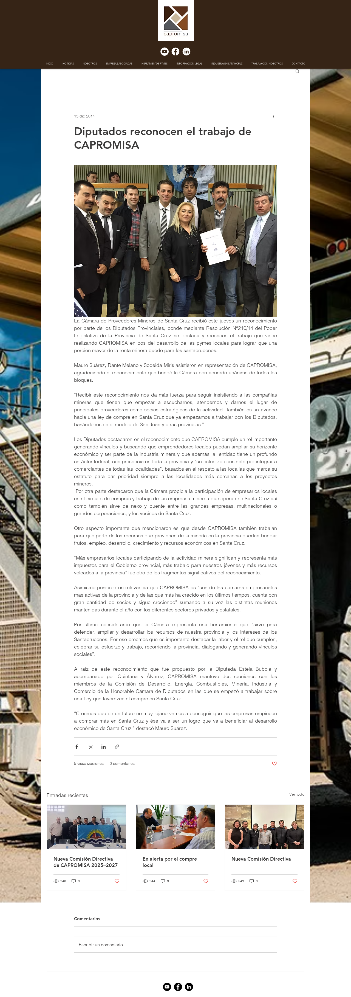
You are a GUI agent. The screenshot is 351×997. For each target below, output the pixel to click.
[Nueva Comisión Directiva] (264, 827)
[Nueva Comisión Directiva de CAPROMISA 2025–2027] (86, 827)
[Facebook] (175, 51)
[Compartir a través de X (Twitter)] (90, 746)
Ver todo (296, 794)
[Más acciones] (273, 116)
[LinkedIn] (186, 51)
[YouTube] (164, 51)
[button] (297, 71)
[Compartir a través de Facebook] (76, 746)
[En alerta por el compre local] (175, 827)
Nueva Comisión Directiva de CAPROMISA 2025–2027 (85, 862)
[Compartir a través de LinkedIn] (103, 746)
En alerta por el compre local (170, 862)
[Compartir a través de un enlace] (117, 746)
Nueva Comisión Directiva (261, 859)
